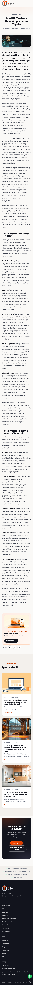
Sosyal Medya (6, 931)
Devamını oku (8, 712)
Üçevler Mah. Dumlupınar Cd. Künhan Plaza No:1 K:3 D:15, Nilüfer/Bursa (16, 973)
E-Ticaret (4, 909)
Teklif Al (16, 843)
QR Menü (5, 915)
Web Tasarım (6, 905)
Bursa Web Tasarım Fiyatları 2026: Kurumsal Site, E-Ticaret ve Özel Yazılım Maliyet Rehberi (15, 702)
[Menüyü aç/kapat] (29, 3)
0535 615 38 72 (6, 965)
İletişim (4, 953)
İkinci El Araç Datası (7, 922)
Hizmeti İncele (11, 640)
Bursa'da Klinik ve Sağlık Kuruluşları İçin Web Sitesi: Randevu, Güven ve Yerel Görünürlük (16, 794)
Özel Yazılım (5, 912)
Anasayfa (14, 14)
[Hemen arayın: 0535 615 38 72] (30, 982)
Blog (20, 14)
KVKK (4, 956)
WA (10, 647)
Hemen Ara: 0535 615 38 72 (17, 848)
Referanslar (5, 950)
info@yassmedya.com (8, 969)
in (19, 647)
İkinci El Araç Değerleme (9, 918)
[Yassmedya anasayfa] (8, 3)
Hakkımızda (5, 943)
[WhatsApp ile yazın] (30, 976)
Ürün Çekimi (5, 928)
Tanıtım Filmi (5, 925)
